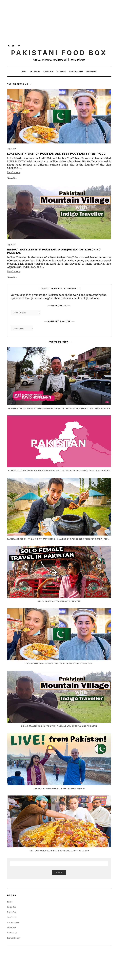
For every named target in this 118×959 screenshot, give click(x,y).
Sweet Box (48, 72)
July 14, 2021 (11, 149)
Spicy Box (61, 72)
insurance (91, 72)
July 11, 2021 (11, 245)
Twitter (13, 45)
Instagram (9, 45)
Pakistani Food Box (59, 53)
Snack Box (35, 72)
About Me (11, 927)
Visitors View (12, 178)
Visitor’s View (76, 72)
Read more (13, 172)
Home (24, 72)
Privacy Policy (13, 938)
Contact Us (12, 932)
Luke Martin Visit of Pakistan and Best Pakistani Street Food (56, 153)
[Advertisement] (59, 20)
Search (59, 872)
